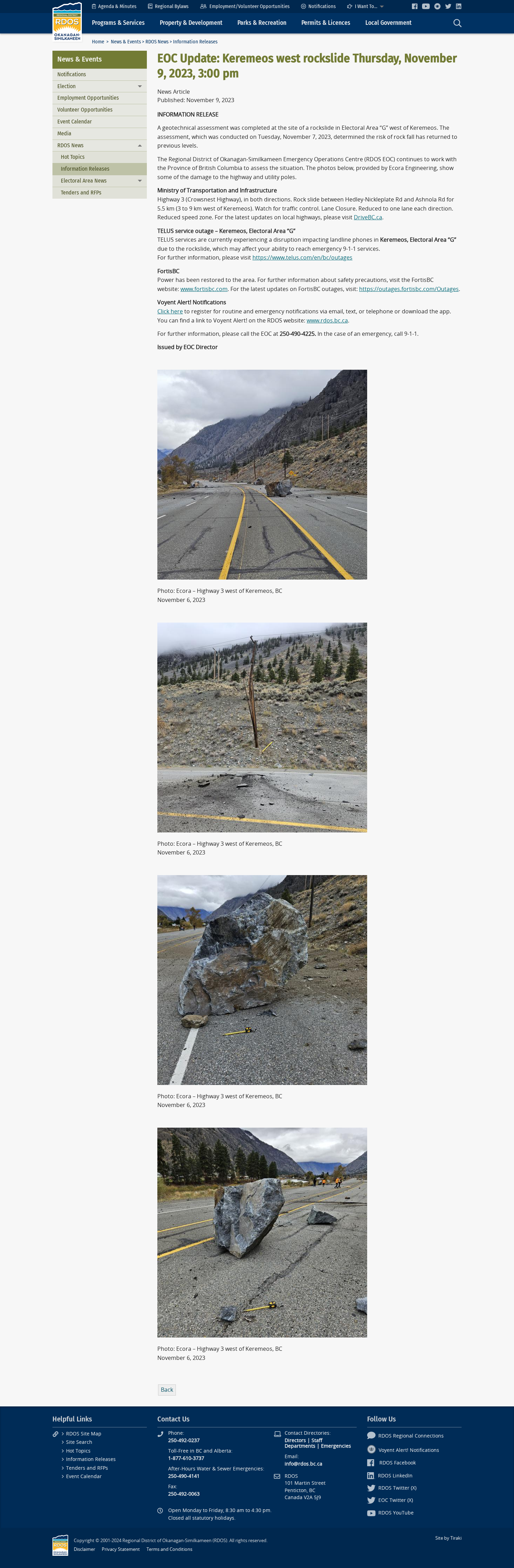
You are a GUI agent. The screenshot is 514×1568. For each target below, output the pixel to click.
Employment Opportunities (88, 97)
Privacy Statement (121, 1549)
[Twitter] (448, 6)
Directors (295, 1440)
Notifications (322, 6)
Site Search (79, 1442)
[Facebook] (414, 6)
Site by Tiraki (448, 1538)
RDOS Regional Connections (411, 1436)
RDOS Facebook (397, 1463)
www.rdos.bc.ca (327, 320)
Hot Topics (73, 157)
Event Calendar (74, 121)
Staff (317, 1440)
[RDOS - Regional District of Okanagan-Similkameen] (67, 21)
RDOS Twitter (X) (397, 1488)
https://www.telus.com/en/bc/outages (302, 257)
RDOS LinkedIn (395, 1476)
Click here (170, 311)
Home (98, 42)
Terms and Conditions (169, 1549)
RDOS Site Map (83, 1434)
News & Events (126, 42)
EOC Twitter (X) (395, 1500)
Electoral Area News (84, 180)
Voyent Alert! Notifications (409, 1450)
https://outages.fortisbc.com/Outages (409, 289)
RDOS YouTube (396, 1513)
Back (167, 1389)
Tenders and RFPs (81, 192)
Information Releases (85, 168)
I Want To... (366, 6)
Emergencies (336, 1446)
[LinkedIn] (459, 6)
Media (64, 133)
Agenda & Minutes (117, 6)
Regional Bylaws (171, 6)
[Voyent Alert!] (437, 6)
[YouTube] (426, 6)
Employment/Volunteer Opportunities (249, 6)
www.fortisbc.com (204, 289)
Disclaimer (84, 1549)
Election (66, 86)
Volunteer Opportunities (85, 109)
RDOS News (157, 42)
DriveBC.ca (368, 217)
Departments (300, 1446)
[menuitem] (114, 6)
